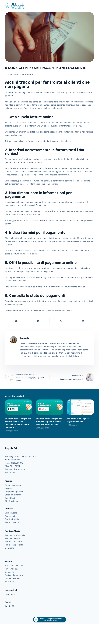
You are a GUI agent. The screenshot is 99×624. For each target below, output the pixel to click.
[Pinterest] (61, 321)
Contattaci (10, 594)
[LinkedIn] (83, 321)
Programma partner (14, 491)
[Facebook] (16, 321)
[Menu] (93, 6)
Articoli (8, 488)
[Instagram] (9, 606)
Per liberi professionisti (15, 535)
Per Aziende (10, 516)
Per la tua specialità (14, 545)
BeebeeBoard (11, 513)
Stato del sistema (13, 495)
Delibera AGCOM (12, 578)
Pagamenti (28, 74)
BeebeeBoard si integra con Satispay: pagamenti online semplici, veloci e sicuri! (49, 421)
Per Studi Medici (12, 519)
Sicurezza (9, 581)
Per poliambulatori (13, 541)
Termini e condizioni (14, 565)
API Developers (12, 501)
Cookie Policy (11, 572)
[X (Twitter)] (38, 321)
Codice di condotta (14, 575)
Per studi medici (12, 538)
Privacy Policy (11, 569)
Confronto (9, 548)
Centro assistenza (13, 485)
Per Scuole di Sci (12, 522)
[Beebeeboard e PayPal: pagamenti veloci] (80, 407)
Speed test (10, 498)
